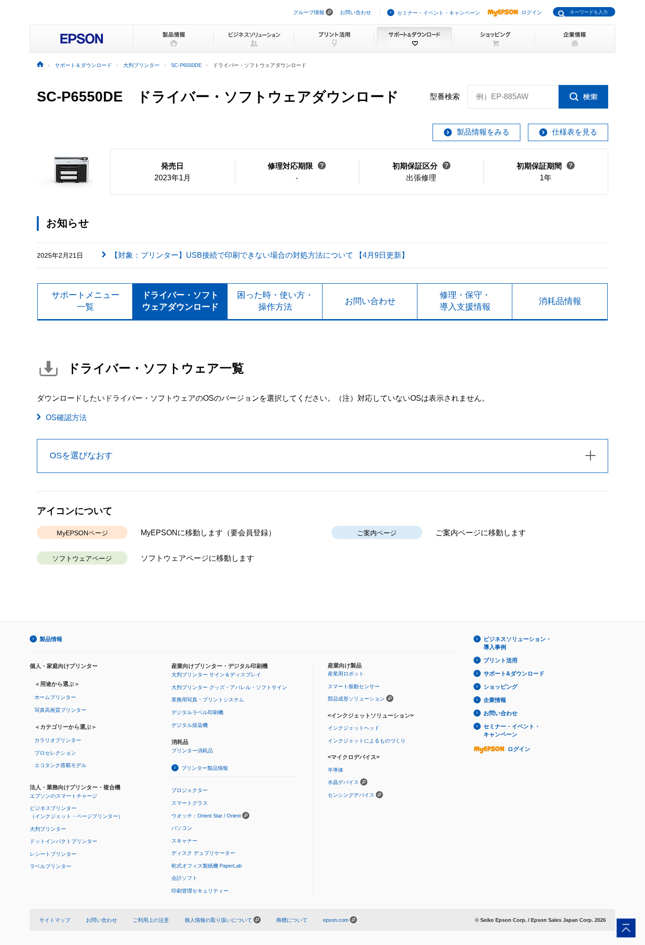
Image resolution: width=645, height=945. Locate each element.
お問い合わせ (355, 12)
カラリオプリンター (57, 740)
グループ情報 (308, 12)
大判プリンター (48, 829)
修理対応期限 (297, 166)
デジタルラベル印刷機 (197, 712)
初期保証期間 (546, 166)
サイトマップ (54, 920)
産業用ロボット (346, 673)
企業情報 (495, 700)
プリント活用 (501, 660)
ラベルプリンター (50, 866)
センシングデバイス (351, 795)
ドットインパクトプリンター (63, 841)
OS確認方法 (66, 417)
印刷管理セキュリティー (200, 891)
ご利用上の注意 (151, 920)
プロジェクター (189, 790)
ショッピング (501, 686)
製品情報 (51, 639)
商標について (291, 920)
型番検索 (445, 97)
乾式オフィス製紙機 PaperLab (206, 866)
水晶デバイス (343, 782)
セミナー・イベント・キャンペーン (438, 13)
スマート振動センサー (354, 686)
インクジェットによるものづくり (367, 740)
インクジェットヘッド (354, 728)
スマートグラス (189, 803)
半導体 (335, 770)
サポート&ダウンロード (514, 673)
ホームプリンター (55, 697)
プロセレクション (55, 753)
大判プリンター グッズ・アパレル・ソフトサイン (229, 687)
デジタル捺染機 (189, 725)
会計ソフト (184, 878)
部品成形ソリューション (356, 698)
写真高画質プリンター (60, 710)
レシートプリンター (53, 854)
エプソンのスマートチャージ (63, 796)
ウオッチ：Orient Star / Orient (206, 815)
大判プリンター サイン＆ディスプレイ (216, 674)
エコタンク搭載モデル (60, 765)
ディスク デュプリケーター (203, 853)
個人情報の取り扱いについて (219, 920)
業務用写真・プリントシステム (207, 699)
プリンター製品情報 (204, 768)
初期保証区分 (421, 166)
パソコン (181, 828)
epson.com (335, 920)
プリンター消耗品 (192, 750)
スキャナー (184, 841)
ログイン (531, 12)
